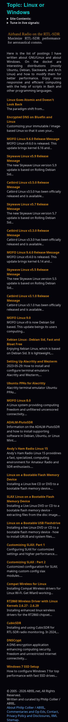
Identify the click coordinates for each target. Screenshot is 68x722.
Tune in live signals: (25, 23)
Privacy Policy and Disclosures (28, 716)
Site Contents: (20, 19)
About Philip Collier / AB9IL (26, 707)
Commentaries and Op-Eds (26, 712)
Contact (52, 712)
